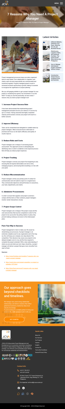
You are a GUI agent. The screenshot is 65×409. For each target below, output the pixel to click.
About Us (37, 335)
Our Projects (38, 340)
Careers (37, 342)
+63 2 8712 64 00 (24, 372)
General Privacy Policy (41, 352)
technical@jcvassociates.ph (31, 382)
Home (18, 22)
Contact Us (38, 347)
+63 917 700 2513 (25, 370)
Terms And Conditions (41, 350)
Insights (37, 345)
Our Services (38, 337)
